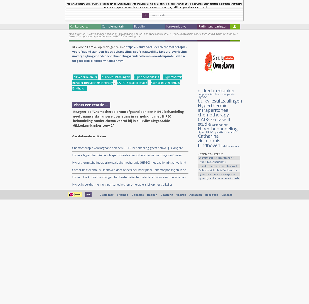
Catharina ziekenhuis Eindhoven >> (218, 170)
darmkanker (220, 125)
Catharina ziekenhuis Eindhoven (209, 140)
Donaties (138, 194)
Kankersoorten (77, 33)
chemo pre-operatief (224, 94)
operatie (218, 132)
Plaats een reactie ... (91, 105)
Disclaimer (107, 194)
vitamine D (229, 132)
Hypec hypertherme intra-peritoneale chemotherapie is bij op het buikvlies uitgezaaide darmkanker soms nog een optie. (122, 185)
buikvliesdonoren (230, 146)
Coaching (167, 194)
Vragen (181, 194)
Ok (145, 15)
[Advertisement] (219, 239)
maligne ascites (205, 94)
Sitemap (122, 194)
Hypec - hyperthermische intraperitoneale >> (212, 162)
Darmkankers (96, 33)
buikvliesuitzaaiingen (116, 77)
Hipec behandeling (146, 77)
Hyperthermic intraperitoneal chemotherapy (213, 110)
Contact (226, 194)
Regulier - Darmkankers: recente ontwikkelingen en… (138, 33)
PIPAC (209, 132)
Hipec (201, 132)
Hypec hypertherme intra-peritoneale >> (219, 178)
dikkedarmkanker (85, 77)
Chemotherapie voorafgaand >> (216, 157)
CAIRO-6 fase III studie (132, 83)
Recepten (211, 194)
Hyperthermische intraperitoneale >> (219, 166)
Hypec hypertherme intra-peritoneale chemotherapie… (204, 33)
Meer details (158, 15)
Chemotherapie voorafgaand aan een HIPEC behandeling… (103, 36)
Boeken (152, 194)
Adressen (195, 194)
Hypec (202, 97)
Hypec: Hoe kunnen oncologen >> (217, 174)
